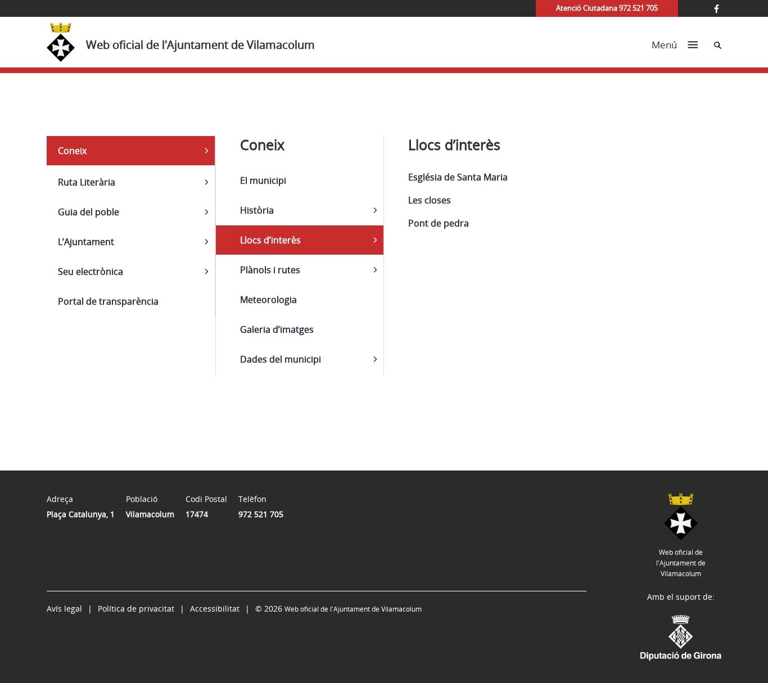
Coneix (72, 150)
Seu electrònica (90, 271)
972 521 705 (260, 514)
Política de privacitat (136, 608)
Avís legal (64, 608)
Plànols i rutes (270, 270)
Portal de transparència (108, 301)
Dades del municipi (280, 359)
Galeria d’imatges (277, 329)
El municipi (263, 180)
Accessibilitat (215, 608)
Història (257, 210)
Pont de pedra (438, 223)
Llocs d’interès (270, 240)
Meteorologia (268, 299)
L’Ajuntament (86, 242)
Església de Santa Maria (458, 177)
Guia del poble (88, 212)
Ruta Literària (86, 182)
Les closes (429, 200)
